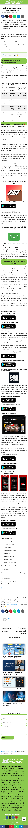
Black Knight (19, 819)
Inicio (4, 822)
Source (3, 588)
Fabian (10, 619)
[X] (7, 16)
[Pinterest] (10, 16)
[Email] (22, 16)
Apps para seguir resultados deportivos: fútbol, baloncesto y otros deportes (21, 630)
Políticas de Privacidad (17, 822)
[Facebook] (3, 16)
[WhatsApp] (14, 16)
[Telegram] (18, 16)
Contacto (13, 824)
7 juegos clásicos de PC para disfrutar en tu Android (7, 630)
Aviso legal (8, 822)
